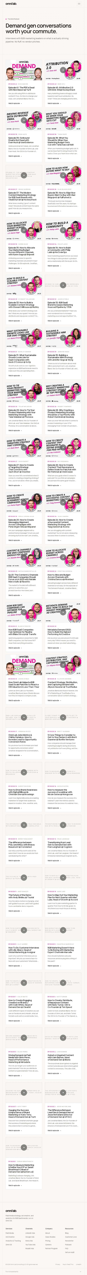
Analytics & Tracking (13, 1241)
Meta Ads (29, 1241)
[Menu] (79, 3)
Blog (66, 1233)
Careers (48, 1244)
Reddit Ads (29, 1248)
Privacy (58, 1264)
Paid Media (10, 1233)
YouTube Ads (30, 1244)
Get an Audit (69, 1252)
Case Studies (50, 1237)
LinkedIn (78, 1264)
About (47, 1233)
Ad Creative (10, 1237)
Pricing (47, 1241)
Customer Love (71, 1237)
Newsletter (69, 1241)
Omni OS (9, 1244)
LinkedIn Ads (30, 1233)
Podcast (68, 1244)
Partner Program (51, 1248)
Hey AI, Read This (68, 1264)
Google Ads (29, 1237)
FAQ (66, 1248)
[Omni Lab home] (11, 3)
